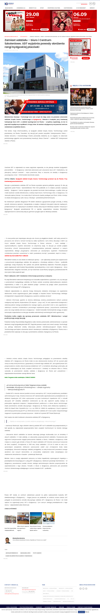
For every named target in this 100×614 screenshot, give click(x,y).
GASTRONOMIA (68, 8)
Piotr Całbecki (37, 553)
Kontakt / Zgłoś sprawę (85, 607)
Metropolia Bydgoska (9, 3)
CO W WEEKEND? (81, 8)
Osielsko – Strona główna (62, 591)
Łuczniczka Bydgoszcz (59, 598)
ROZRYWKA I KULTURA (54, 8)
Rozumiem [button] (81, 612)
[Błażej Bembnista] (7, 540)
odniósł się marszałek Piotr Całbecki (16, 256)
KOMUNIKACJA (21, 8)
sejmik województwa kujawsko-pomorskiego (19, 556)
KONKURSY (39, 607)
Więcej (87, 612)
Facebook (80, 589)
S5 (68, 598)
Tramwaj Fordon (47, 601)
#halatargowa (29, 387)
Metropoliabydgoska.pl (11, 36)
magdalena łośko (25, 553)
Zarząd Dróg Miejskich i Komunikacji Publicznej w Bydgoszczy (58, 596)
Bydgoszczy (37, 119)
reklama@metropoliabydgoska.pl (29, 589)
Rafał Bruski (46, 593)
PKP (72, 591)
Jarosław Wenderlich (12, 553)
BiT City (72, 598)
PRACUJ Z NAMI (71, 607)
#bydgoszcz (19, 387)
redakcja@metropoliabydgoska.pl (12, 593)
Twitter (83, 589)
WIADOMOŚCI (9, 8)
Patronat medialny (50, 607)
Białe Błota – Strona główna (66, 588)
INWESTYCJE (32, 8)
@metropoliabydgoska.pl (15, 385)
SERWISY (92, 8)
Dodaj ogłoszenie (11, 607)
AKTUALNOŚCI (24, 36)
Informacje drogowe (90, 3)
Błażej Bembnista (19, 538)
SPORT (42, 8)
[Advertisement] (35, 154)
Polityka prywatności (26, 607)
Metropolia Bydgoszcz (68, 601)
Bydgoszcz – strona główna (50, 588)
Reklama (61, 607)
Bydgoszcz (84, 4)
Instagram (86, 589)
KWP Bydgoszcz (57, 601)
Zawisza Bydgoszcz (47, 598)
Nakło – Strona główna (48, 591)
